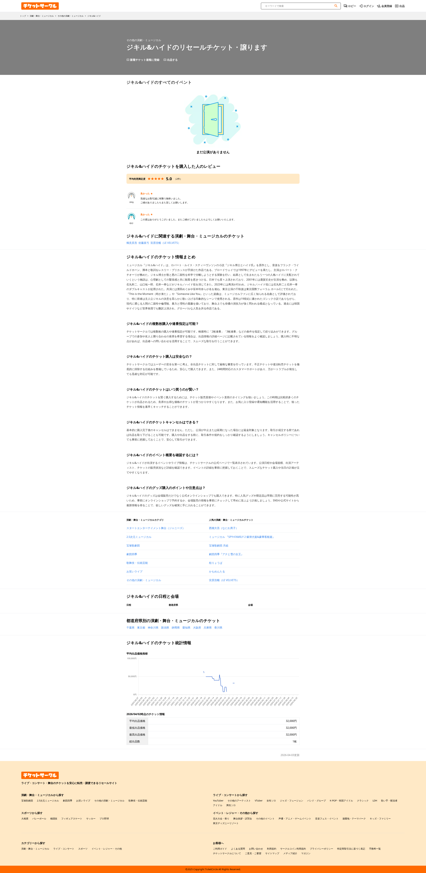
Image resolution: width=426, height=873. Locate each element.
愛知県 (186, 627)
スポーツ (83, 848)
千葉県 (130, 627)
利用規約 (271, 848)
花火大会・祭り (221, 818)
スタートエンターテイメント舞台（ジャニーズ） (155, 528)
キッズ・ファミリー (380, 818)
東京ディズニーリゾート (226, 823)
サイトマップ (272, 853)
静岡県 (176, 627)
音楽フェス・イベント (326, 818)
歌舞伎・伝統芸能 (137, 563)
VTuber (259, 800)
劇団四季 (131, 554)
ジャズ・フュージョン (291, 800)
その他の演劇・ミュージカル (143, 580)
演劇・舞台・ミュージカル (35, 848)
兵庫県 (208, 627)
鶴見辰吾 (131, 243)
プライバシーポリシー (321, 848)
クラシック (363, 800)
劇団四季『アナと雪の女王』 (226, 554)
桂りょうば (215, 563)
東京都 (141, 627)
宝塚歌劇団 (133, 545)
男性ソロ (231, 805)
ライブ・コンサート (63, 848)
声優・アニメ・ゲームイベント (295, 818)
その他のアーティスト (239, 800)
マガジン (306, 853)
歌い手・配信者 (389, 800)
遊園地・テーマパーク (354, 818)
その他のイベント (265, 818)
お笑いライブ (134, 571)
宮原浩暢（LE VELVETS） (165, 243)
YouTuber (218, 800)
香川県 (218, 627)
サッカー (91, 818)
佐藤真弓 (143, 243)
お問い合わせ (256, 848)
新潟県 (165, 627)
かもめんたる (217, 571)
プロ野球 (104, 818)
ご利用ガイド (220, 848)
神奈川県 (153, 627)
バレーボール (39, 818)
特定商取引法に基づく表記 (351, 848)
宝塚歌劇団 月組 (218, 545)
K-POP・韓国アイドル (341, 800)
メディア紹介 (290, 853)
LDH (375, 800)
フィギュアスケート (71, 818)
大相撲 (24, 818)
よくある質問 (238, 848)
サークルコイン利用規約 (293, 848)
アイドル (217, 805)
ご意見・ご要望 (253, 853)
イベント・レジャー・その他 (107, 848)
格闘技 (53, 818)
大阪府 (197, 627)
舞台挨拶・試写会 (242, 818)
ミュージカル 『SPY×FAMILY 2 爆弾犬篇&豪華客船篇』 (242, 537)
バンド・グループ (316, 800)
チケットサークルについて (227, 853)
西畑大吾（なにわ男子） (223, 528)
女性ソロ (271, 800)
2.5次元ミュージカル (138, 537)
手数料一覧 (375, 848)
